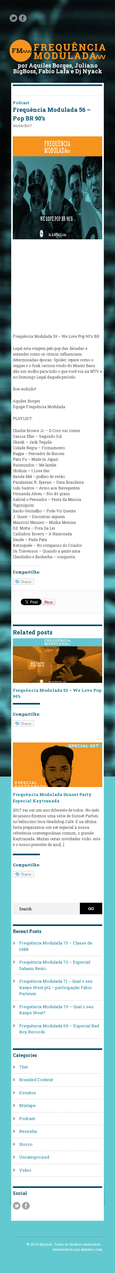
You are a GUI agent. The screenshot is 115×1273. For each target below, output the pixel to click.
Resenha (28, 1131)
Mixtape (27, 1105)
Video (25, 1170)
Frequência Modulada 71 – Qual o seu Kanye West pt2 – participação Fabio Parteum (55, 987)
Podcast (21, 102)
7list (23, 1067)
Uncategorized (34, 1157)
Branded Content (36, 1079)
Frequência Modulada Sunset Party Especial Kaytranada (52, 798)
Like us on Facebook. (23, 18)
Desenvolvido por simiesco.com (77, 1249)
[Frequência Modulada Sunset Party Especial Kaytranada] (57, 785)
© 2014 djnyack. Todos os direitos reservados (63, 1244)
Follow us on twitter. (13, 18)
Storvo (26, 1144)
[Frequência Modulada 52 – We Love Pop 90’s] (57, 681)
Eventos (27, 1093)
